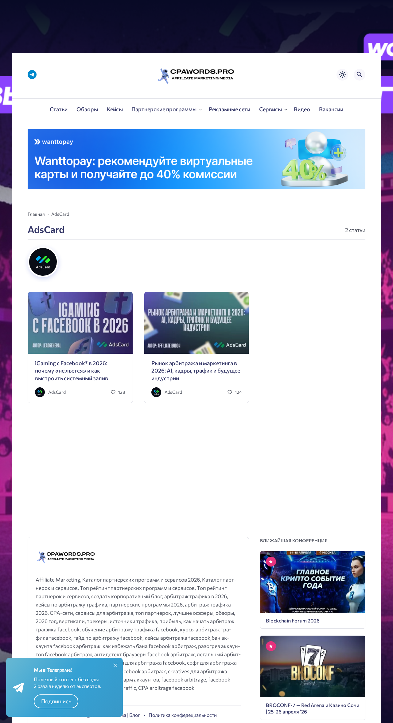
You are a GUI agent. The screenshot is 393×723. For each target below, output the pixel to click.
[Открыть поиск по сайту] (359, 75)
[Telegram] (32, 74)
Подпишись (56, 701)
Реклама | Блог (123, 715)
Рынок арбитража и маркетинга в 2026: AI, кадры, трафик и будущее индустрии (195, 370)
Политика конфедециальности (183, 715)
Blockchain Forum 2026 (293, 620)
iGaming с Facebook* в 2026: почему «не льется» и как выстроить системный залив (71, 370)
